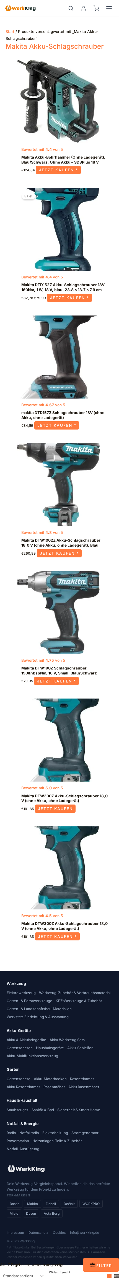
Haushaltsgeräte (50, 1048)
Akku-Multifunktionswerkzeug (32, 1056)
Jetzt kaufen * (58, 170)
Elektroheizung (55, 1133)
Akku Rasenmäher (83, 1087)
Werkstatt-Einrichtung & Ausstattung (38, 1017)
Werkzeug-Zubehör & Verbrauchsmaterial (74, 993)
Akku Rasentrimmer (23, 1087)
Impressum (15, 1232)
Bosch (14, 1204)
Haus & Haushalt (22, 1100)
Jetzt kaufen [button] (55, 808)
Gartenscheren (20, 1048)
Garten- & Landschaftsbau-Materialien (39, 1009)
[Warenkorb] (96, 8)
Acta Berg (52, 1213)
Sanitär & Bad (43, 1110)
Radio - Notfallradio (23, 1133)
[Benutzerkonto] (83, 8)
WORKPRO (91, 1204)
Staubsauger (17, 1110)
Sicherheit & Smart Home (78, 1110)
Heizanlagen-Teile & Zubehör (57, 1141)
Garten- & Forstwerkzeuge (29, 1001)
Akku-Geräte (19, 1030)
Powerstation (18, 1141)
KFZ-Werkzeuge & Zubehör (79, 1001)
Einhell (51, 1204)
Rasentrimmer (82, 1079)
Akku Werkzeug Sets (67, 1040)
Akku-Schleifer (80, 1048)
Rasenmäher (54, 1087)
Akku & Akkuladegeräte (26, 1040)
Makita (32, 1204)
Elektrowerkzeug (21, 993)
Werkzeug (16, 983)
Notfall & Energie (22, 1123)
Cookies (59, 1232)
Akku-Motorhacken (50, 1079)
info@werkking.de (84, 1232)
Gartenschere (18, 1079)
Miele (14, 1213)
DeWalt (69, 1204)
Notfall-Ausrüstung (23, 1149)
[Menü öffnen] (109, 8)
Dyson (31, 1213)
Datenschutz (38, 1232)
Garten (13, 1069)
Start (10, 31)
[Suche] (70, 8)
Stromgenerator (85, 1133)
